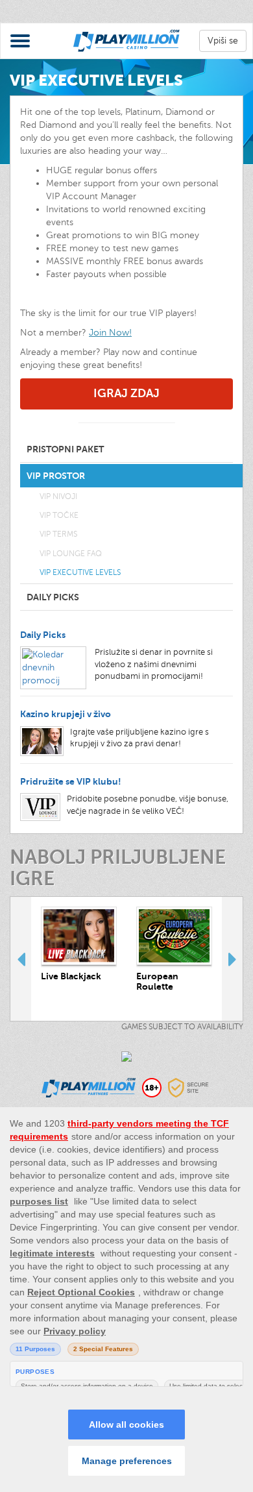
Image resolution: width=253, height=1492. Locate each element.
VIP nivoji (58, 496)
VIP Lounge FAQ (71, 553)
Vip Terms (58, 534)
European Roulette (157, 981)
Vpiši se (223, 40)
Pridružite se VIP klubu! (70, 781)
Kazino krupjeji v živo (65, 714)
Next (232, 959)
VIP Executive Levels (80, 572)
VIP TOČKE (59, 515)
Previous (20, 959)
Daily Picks (43, 635)
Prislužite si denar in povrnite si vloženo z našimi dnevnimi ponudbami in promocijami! (154, 664)
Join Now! (110, 332)
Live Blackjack (71, 976)
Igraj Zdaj (126, 393)
